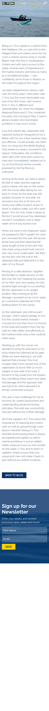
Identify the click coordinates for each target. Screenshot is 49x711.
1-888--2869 (35, 4)
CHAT (24, 4)
